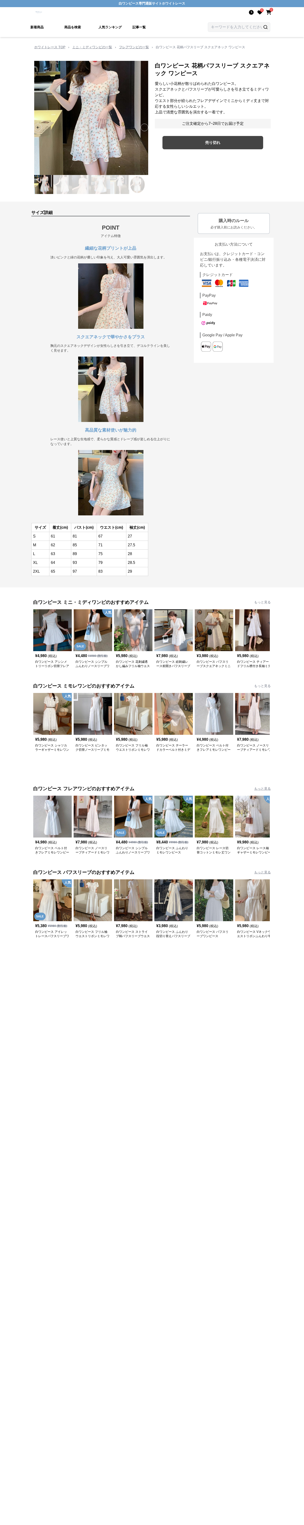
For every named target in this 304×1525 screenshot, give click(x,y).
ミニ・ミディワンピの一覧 (92, 47)
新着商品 (37, 27)
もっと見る (262, 602)
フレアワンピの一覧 (134, 47)
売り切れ (212, 142)
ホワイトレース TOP (49, 47)
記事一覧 (139, 27)
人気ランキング (110, 27)
